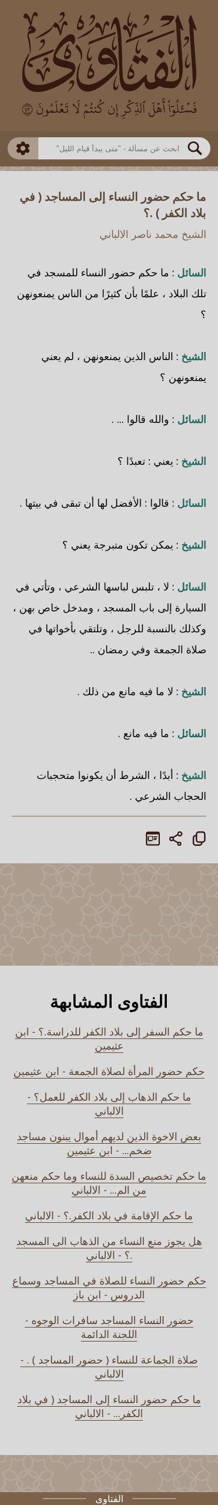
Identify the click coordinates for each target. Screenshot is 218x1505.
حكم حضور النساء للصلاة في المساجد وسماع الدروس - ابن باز (109, 1287)
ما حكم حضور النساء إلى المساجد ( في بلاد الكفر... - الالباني (109, 1406)
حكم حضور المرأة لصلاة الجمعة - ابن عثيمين (109, 1071)
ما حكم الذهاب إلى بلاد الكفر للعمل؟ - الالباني (109, 1104)
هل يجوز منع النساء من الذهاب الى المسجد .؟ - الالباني (109, 1248)
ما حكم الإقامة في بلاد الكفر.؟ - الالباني (109, 1215)
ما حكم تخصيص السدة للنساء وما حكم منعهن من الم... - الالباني (109, 1183)
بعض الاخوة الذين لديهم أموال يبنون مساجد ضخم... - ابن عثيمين (109, 1143)
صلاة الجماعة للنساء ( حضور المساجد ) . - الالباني (109, 1367)
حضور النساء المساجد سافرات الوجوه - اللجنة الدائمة (109, 1327)
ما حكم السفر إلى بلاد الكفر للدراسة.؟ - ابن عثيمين (109, 1038)
